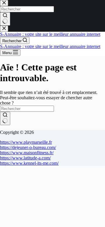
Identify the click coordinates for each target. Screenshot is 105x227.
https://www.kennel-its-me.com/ (29, 163)
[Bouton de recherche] (5, 118)
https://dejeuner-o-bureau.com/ (28, 147)
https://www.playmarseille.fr (26, 142)
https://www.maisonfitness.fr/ (27, 152)
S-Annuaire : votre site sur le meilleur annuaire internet (50, 34)
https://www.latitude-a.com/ (25, 157)
